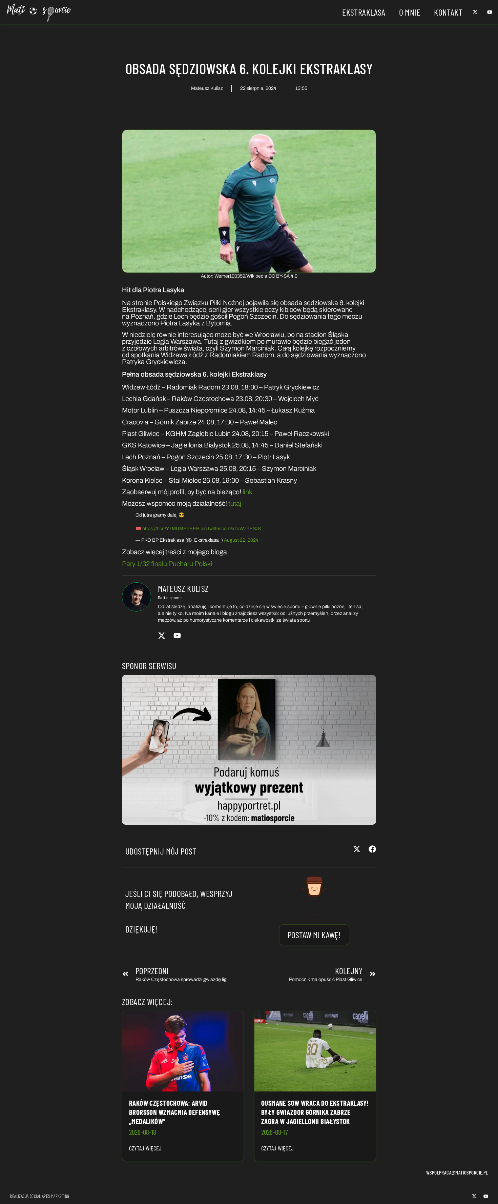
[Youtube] (489, 12)
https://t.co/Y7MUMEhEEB (171, 528)
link (247, 492)
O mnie (409, 12)
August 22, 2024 (241, 540)
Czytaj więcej (145, 1148)
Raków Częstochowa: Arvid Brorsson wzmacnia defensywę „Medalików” (174, 1112)
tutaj (234, 503)
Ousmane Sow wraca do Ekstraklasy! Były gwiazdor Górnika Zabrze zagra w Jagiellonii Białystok (315, 1112)
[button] (357, 849)
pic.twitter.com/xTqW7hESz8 (231, 528)
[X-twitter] (475, 12)
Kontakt (448, 12)
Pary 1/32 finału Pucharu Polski (167, 563)
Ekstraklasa (364, 12)
